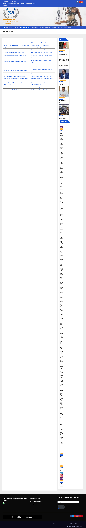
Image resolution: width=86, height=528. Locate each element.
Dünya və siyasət (63, 80)
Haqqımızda (9, 27)
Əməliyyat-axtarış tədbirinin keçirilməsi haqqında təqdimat (15, 89)
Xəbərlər (60, 27)
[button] (82, 27)
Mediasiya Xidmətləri (62, 128)
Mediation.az (9, 19)
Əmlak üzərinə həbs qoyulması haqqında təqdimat (13, 87)
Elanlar (65, 27)
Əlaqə (69, 27)
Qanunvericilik (34, 27)
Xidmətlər (16, 27)
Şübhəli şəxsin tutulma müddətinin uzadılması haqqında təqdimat (16, 70)
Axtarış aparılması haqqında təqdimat (11, 42)
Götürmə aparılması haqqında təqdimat (11, 49)
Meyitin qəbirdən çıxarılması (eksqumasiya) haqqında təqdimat (16, 61)
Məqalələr (54, 27)
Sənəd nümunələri (24, 27)
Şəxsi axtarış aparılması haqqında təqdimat (12, 73)
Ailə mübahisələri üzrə (62, 127)
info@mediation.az (61, 443)
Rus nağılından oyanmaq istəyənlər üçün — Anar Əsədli (63, 102)
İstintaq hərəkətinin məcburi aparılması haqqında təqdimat (15, 55)
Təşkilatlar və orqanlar (45, 27)
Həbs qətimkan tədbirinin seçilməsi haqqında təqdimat (14, 52)
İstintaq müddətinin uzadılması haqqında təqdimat (13, 57)
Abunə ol (61, 507)
